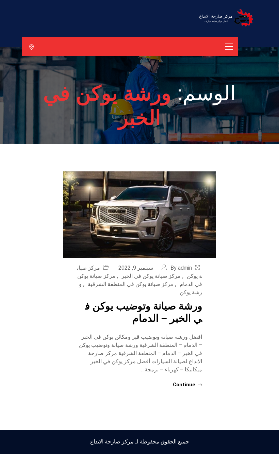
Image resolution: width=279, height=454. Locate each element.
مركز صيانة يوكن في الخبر (151, 276)
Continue (185, 385)
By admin (181, 268)
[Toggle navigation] (229, 46)
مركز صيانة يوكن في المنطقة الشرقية (131, 284)
